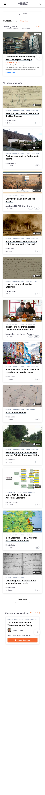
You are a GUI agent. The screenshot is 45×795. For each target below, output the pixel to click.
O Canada (29, 535)
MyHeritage (30, 324)
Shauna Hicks (18, 630)
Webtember (30, 409)
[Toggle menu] (5, 4)
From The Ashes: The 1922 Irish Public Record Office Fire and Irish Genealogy (21, 244)
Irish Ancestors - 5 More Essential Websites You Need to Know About (22, 372)
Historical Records (32, 281)
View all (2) (38, 26)
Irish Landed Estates (16, 412)
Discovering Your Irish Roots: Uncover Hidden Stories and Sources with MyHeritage (20, 329)
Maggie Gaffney (11, 163)
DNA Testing (10, 492)
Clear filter (24, 21)
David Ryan (10, 249)
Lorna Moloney (11, 334)
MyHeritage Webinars (26, 334)
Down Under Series (32, 110)
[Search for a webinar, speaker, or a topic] (40, 4)
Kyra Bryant (27, 206)
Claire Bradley (11, 120)
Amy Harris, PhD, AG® (13, 206)
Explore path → (11, 72)
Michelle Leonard (12, 502)
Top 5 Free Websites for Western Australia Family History (20, 624)
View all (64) (35, 613)
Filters (24, 14)
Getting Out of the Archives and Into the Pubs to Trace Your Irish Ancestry (21, 455)
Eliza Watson (10, 460)
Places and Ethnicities (15, 110)
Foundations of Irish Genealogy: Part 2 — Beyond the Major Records (21, 59)
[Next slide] (39, 57)
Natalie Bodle (10, 377)
